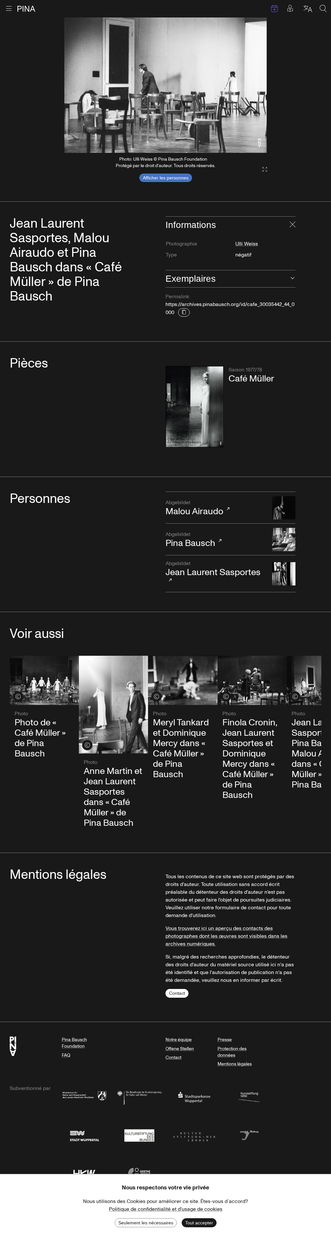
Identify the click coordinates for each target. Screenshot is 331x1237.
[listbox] (165, 85)
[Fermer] (292, 225)
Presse (225, 1040)
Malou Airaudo (194, 508)
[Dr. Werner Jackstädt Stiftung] (249, 1134)
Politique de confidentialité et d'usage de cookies (165, 1209)
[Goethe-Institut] (139, 1172)
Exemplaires (191, 279)
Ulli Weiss (246, 243)
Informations (191, 225)
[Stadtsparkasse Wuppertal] (194, 1096)
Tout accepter (199, 1222)
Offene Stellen (180, 1049)
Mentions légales (235, 1064)
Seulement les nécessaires (145, 1222)
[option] (165, 85)
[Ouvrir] (292, 279)
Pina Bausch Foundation (74, 1043)
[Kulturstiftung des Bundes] (139, 1134)
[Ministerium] (84, 1096)
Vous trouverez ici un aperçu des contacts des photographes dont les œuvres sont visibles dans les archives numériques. (226, 936)
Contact (177, 993)
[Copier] (184, 312)
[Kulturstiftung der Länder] (194, 1134)
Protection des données (232, 1052)
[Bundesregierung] (139, 1096)
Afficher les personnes (165, 177)
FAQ (66, 1055)
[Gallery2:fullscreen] (261, 169)
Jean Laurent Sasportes (213, 569)
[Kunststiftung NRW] (249, 1096)
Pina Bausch (190, 540)
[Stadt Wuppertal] (84, 1134)
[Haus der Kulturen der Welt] (84, 1172)
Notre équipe (179, 1040)
